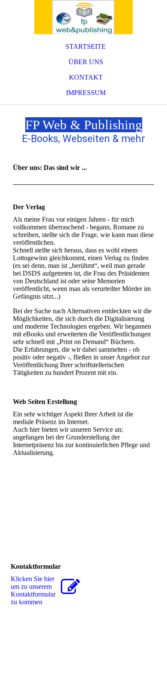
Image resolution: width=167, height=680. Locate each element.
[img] (83, 17)
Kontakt (86, 77)
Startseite (86, 46)
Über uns (86, 61)
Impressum (86, 92)
